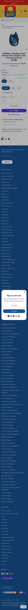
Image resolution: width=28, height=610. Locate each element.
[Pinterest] (14, 316)
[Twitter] (16, 316)
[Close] (24, 292)
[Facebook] (8, 316)
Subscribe (14, 311)
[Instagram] (11, 316)
